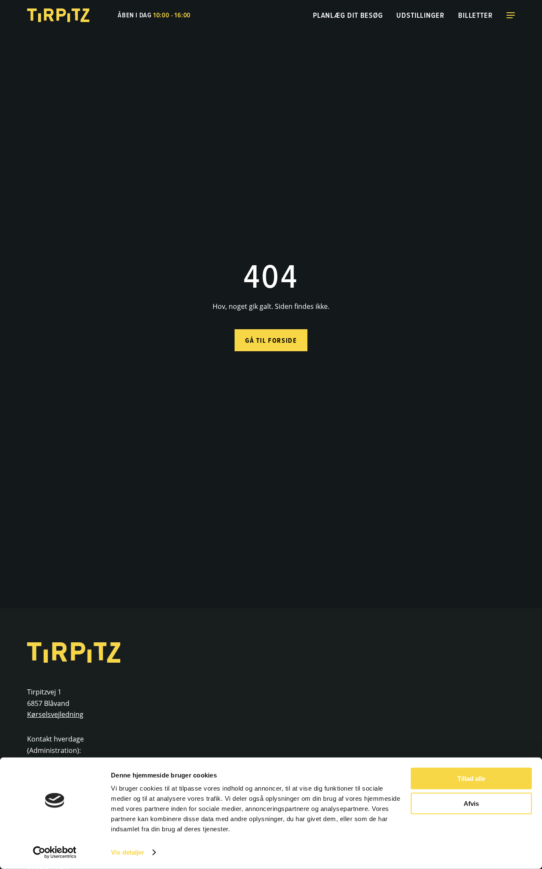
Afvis (471, 803)
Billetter (475, 15)
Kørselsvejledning (55, 714)
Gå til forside (271, 340)
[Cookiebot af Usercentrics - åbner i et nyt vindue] (55, 852)
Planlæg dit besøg (348, 15)
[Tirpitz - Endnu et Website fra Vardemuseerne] (59, 15)
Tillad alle (471, 778)
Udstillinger (420, 15)
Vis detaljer (127, 852)
